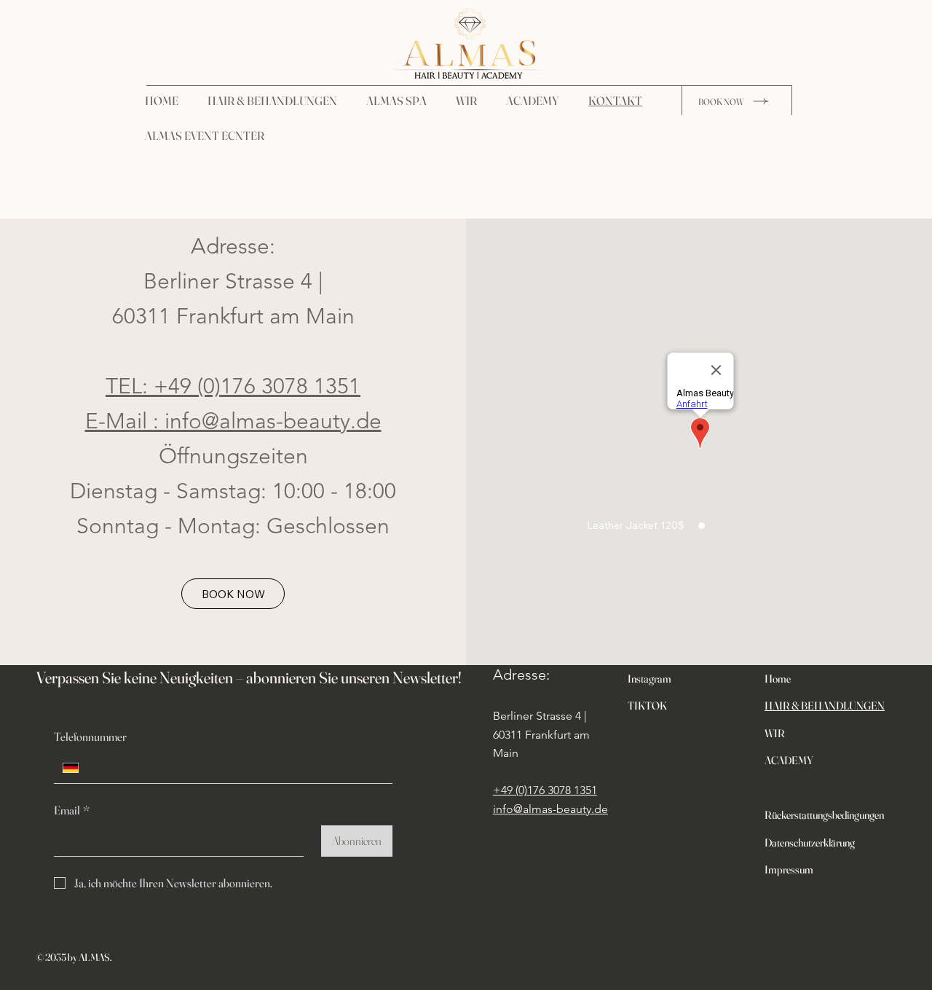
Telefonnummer (90, 736)
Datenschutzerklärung (810, 842)
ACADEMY (789, 760)
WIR (775, 733)
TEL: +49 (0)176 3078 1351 (233, 386)
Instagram (652, 678)
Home (780, 678)
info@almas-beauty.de (550, 809)
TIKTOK (647, 705)
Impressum (789, 869)
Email (72, 810)
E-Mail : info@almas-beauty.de (233, 421)
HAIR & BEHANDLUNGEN (825, 705)
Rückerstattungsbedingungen (824, 815)
